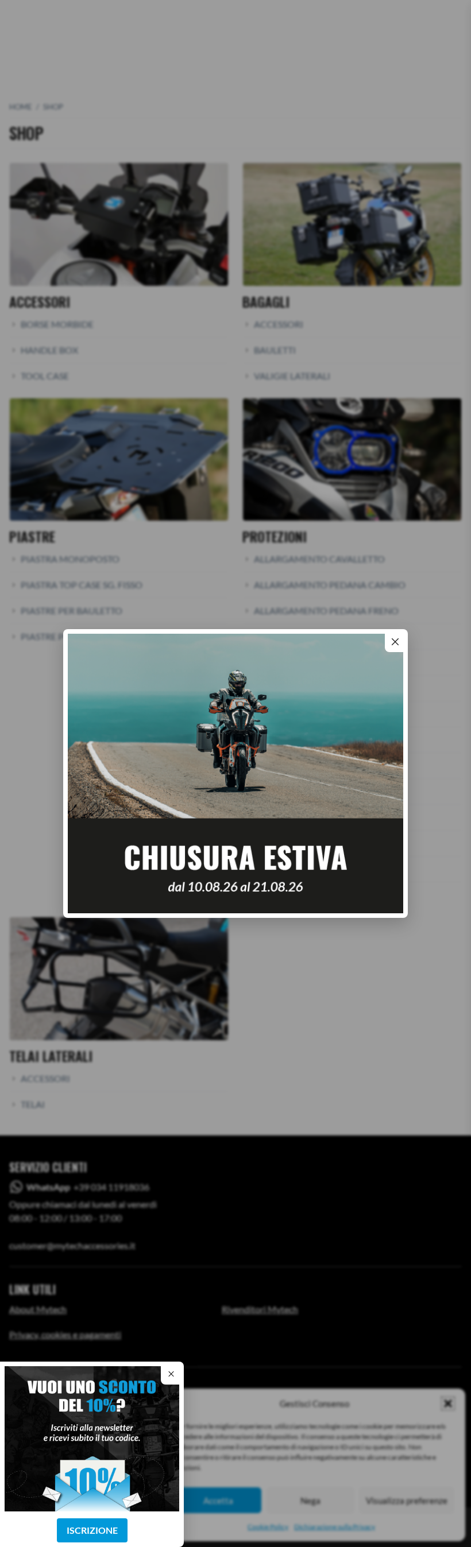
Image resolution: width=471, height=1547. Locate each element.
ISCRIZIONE (92, 1530)
